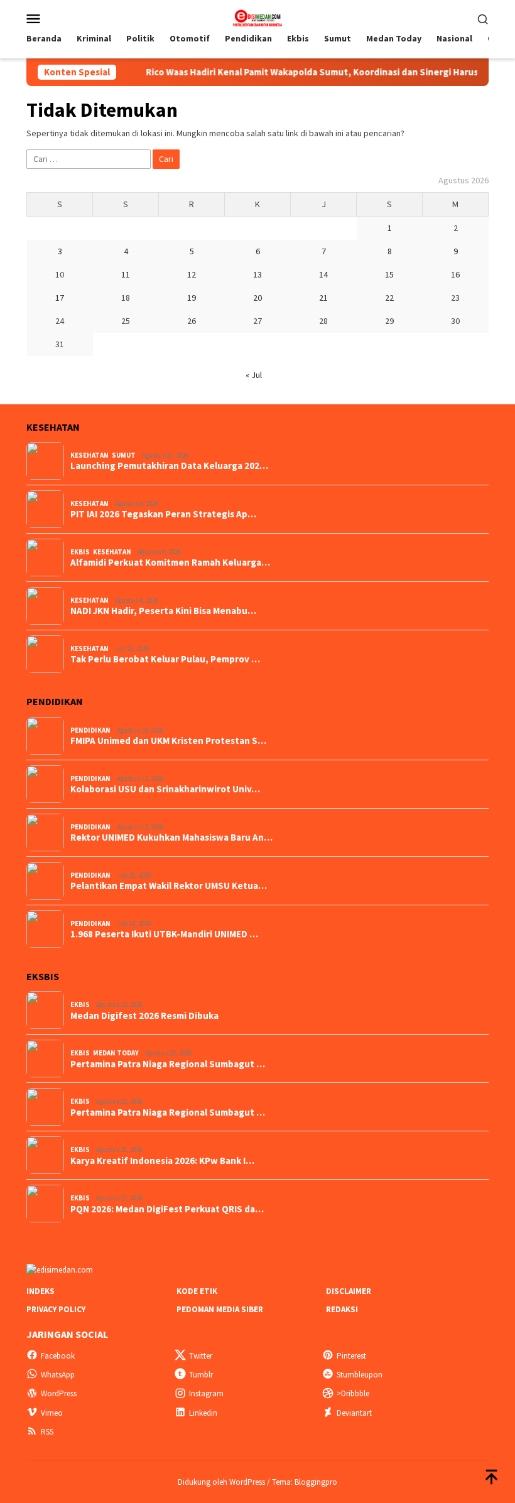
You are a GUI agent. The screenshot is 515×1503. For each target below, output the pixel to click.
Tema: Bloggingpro (304, 1482)
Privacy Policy (55, 1309)
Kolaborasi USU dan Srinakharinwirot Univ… (165, 789)
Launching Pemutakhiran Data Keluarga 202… (169, 465)
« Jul (254, 374)
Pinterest (351, 1355)
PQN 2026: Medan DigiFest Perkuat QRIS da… (167, 1209)
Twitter (200, 1355)
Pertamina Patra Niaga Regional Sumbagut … (167, 1064)
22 (389, 297)
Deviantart (354, 1413)
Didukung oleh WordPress (221, 1482)
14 (323, 274)
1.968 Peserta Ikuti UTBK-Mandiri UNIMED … (164, 934)
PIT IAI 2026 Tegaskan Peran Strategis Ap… (163, 514)
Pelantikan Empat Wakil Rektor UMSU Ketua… (168, 886)
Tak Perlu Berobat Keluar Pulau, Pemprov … (165, 659)
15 (389, 274)
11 (125, 274)
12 (191, 274)
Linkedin (203, 1413)
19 (191, 297)
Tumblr (201, 1374)
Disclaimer (348, 1291)
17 (59, 297)
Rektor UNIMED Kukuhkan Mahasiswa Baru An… (171, 837)
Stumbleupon (359, 1374)
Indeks (40, 1291)
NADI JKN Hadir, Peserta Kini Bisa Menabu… (163, 611)
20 (257, 297)
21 (323, 297)
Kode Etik (196, 1291)
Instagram (206, 1393)
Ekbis (80, 551)
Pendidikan (90, 730)
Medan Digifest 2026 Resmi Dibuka (144, 1015)
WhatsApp (58, 1374)
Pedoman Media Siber (219, 1309)
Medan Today (116, 1052)
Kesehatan (89, 455)
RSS (47, 1431)
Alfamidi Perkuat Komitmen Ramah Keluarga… (170, 562)
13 (257, 274)
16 (455, 274)
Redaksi (342, 1309)
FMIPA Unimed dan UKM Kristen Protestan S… (168, 740)
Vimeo (52, 1413)
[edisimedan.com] (257, 17)
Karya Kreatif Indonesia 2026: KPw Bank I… (162, 1160)
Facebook (58, 1355)
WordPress (59, 1393)
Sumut (124, 455)
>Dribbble (353, 1393)
